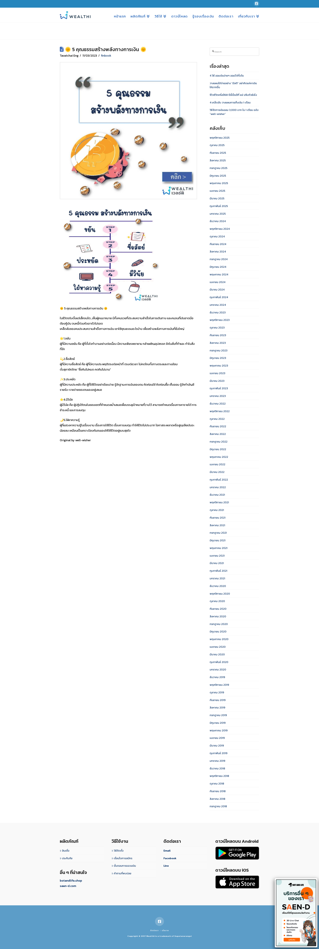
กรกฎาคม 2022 (218, 442)
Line (166, 866)
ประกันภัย (67, 858)
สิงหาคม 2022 (218, 434)
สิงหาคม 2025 (218, 160)
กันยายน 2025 (218, 153)
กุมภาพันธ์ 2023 (219, 388)
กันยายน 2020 (218, 609)
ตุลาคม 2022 (217, 419)
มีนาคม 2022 (217, 472)
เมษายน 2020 (218, 647)
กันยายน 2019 (217, 700)
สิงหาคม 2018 (217, 799)
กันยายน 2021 (217, 518)
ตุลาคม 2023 (217, 328)
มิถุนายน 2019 (217, 723)
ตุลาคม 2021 (217, 510)
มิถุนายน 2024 (218, 267)
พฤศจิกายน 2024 (220, 229)
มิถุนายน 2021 (217, 540)
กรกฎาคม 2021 (218, 533)
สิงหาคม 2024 (218, 251)
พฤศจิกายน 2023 (220, 320)
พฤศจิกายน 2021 (219, 502)
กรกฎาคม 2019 (218, 715)
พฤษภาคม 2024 (219, 274)
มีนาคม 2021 (217, 563)
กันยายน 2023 (218, 335)
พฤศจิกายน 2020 (220, 594)
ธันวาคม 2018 (217, 768)
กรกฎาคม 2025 (218, 168)
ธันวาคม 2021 (217, 495)
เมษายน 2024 (217, 282)
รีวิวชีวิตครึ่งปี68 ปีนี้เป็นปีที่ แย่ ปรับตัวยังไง (233, 95)
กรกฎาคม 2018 (218, 806)
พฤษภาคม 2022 (219, 457)
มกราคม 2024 (218, 305)
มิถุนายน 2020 (218, 631)
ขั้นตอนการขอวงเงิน (125, 866)
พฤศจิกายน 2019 (219, 685)
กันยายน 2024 (218, 244)
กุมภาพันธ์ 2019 (218, 753)
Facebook (169, 858)
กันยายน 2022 (218, 426)
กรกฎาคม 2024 (218, 259)
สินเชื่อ (65, 851)
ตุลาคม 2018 (217, 783)
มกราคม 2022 (218, 487)
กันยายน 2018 (218, 791)
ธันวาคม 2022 (218, 404)
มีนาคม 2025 (217, 198)
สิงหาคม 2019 (217, 707)
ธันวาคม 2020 (218, 586)
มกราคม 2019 (217, 761)
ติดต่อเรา (154, 930)
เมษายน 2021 (217, 556)
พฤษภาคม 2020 (219, 639)
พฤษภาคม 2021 (218, 548)
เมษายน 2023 (217, 373)
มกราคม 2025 (218, 214)
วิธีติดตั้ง (118, 851)
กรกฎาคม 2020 (219, 624)
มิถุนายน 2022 (218, 449)
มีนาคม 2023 (217, 381)
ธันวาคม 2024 (218, 221)
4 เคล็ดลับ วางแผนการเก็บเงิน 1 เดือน (230, 102)
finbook (106, 55)
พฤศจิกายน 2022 (220, 411)
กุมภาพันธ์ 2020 (219, 662)
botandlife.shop (71, 880)
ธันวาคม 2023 (218, 312)
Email (167, 851)
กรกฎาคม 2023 (218, 350)
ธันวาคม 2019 (217, 677)
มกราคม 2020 (218, 669)
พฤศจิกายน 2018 (219, 776)
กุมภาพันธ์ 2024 (219, 297)
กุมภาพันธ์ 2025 (219, 206)
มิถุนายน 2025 (218, 176)
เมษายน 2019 (217, 738)
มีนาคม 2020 (217, 654)
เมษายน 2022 (217, 464)
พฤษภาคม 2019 (218, 730)
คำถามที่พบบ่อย (122, 873)
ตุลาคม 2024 (217, 236)
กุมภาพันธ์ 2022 (219, 480)
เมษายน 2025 (217, 191)
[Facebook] (256, 3)
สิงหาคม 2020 (218, 616)
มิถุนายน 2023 (218, 358)
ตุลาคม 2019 (217, 692)
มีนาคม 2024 (217, 289)
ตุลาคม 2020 (217, 601)
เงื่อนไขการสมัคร (123, 858)
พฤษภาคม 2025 (219, 183)
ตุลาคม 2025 (217, 145)
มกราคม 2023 (218, 396)
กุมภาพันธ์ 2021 (218, 571)
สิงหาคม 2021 (217, 525)
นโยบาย (165, 930)
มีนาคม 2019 (217, 745)
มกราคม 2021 (217, 578)
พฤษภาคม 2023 (219, 366)
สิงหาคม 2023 (218, 343)
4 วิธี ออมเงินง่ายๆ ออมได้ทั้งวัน (227, 76)
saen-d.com (68, 886)
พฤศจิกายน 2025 (219, 138)
